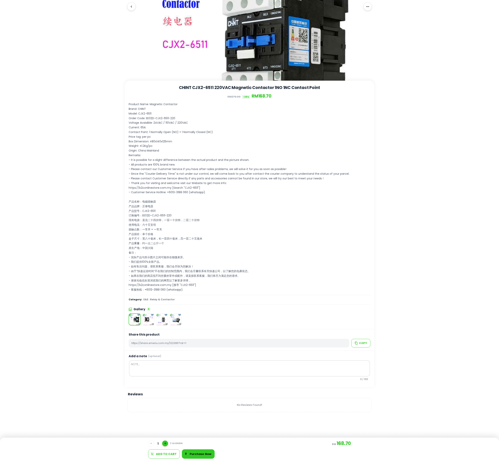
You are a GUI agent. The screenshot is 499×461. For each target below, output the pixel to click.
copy (363, 343)
